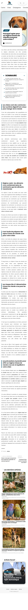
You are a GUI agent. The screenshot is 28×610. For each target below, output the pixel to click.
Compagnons (8, 571)
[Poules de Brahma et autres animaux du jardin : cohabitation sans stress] (14, 482)
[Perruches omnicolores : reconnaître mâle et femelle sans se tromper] (14, 510)
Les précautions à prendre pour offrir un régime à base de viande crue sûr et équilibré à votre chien (13, 96)
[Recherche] (20, 3)
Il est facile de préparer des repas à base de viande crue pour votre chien (14, 88)
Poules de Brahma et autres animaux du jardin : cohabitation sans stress (13, 494)
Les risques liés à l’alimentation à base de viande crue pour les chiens (14, 92)
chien (8, 451)
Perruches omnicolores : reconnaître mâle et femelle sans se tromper (14, 522)
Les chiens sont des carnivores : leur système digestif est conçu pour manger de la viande (14, 80)
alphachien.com (22, 153)
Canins (6, 30)
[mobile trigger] (2, 3)
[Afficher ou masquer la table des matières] (21, 75)
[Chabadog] (10, 3)
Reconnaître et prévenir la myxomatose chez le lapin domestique (12, 577)
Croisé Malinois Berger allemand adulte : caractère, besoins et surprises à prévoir (13, 550)
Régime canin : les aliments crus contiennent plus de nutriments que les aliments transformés (13, 84)
